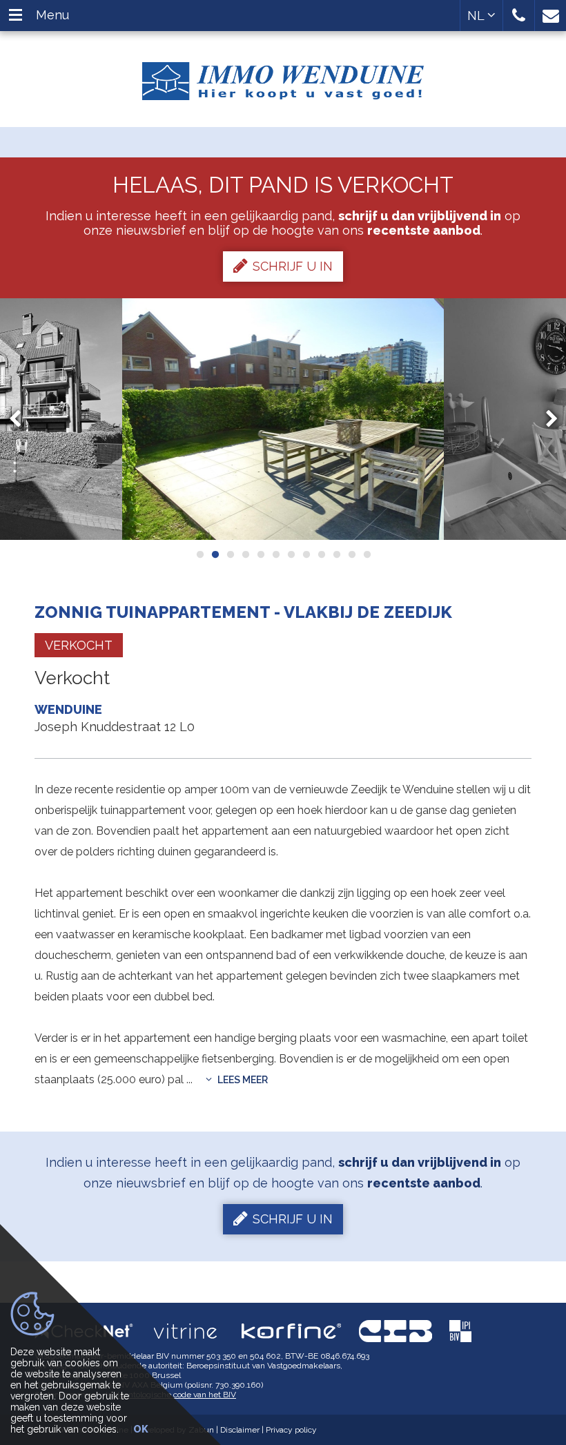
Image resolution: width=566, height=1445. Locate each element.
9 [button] (321, 554)
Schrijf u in (293, 266)
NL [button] (477, 15)
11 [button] (351, 554)
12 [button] (366, 554)
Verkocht (79, 645)
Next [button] (545, 419)
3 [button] (230, 554)
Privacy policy (291, 1430)
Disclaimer (240, 1430)
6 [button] (275, 554)
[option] (283, 419)
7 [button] (290, 554)
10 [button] (336, 554)
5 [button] (260, 554)
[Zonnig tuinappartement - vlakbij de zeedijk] (283, 419)
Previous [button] (21, 419)
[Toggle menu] (15, 15)
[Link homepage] (283, 76)
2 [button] (214, 554)
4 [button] (245, 554)
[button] (518, 15)
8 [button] (306, 554)
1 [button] (199, 554)
